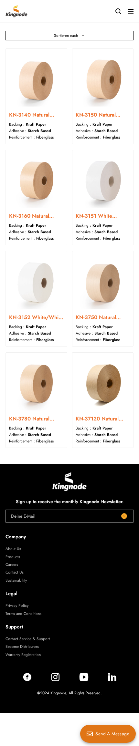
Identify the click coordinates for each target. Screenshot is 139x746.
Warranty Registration (23, 654)
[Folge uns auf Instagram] (55, 679)
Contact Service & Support (27, 639)
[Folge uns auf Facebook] (27, 679)
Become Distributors (22, 646)
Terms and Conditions (23, 613)
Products (12, 556)
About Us (13, 548)
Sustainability (16, 580)
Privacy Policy (16, 605)
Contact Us (14, 572)
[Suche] (118, 11)
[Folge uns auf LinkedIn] (112, 679)
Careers (11, 564)
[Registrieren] (124, 516)
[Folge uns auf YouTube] (84, 679)
